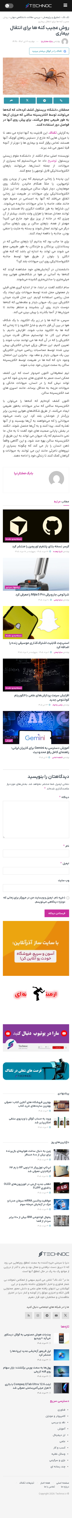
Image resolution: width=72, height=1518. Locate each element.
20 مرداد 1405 (44, 600)
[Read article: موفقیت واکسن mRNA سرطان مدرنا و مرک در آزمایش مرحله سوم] (61, 1204)
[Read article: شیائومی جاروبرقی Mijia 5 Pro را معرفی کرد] (36, 574)
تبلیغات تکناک (26, 1483)
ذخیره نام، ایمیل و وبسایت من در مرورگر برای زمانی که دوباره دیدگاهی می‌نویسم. (34, 900)
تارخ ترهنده (58, 551)
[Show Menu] (65, 5)
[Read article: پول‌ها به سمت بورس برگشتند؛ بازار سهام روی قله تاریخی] (61, 1371)
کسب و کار (59, 1448)
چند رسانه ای (57, 1466)
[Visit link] (36, 948)
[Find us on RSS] (28, 1315)
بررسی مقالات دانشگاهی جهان (25, 17)
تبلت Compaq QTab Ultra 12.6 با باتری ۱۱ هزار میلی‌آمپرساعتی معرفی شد (28, 1386)
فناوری (61, 1410)
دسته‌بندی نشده (14, 539)
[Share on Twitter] (28, 101)
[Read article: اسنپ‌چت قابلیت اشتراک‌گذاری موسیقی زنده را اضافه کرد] (36, 622)
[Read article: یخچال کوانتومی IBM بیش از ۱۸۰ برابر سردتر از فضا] (61, 1220)
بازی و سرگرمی (57, 1460)
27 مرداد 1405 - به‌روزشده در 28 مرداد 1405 (32, 551)
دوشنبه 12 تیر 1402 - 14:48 (23, 41)
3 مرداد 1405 (43, 1127)
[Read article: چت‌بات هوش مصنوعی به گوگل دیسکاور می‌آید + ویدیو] (61, 1338)
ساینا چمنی (58, 600)
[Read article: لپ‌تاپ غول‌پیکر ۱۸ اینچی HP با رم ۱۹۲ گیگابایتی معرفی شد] (61, 1171)
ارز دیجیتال (59, 1435)
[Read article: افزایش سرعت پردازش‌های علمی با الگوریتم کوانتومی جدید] (36, 675)
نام (66, 846)
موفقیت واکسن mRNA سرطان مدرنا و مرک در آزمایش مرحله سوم (29, 1202)
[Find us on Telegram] (47, 1315)
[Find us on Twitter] (65, 1315)
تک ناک (65, 17)
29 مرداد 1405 (43, 1159)
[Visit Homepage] (39, 5)
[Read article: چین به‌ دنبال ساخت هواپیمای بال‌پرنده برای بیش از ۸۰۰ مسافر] (61, 1154)
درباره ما (65, 1486)
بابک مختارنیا (47, 41)
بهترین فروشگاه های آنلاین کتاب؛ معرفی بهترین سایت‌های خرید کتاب (27, 1104)
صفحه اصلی (62, 1483)
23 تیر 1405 (43, 705)
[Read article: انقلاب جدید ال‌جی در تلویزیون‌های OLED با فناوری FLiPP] (61, 1187)
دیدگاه (64, 797)
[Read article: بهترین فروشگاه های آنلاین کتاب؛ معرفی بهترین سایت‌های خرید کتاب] (61, 1106)
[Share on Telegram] (44, 101)
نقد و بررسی (58, 1422)
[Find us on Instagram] (37, 1315)
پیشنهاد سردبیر (13, 587)
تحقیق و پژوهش (51, 17)
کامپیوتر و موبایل (55, 1416)
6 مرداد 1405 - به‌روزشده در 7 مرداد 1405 (34, 652)
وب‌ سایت (63, 880)
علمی (62, 1441)
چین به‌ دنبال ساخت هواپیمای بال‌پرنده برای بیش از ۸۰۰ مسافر (28, 1153)
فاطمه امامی (57, 757)
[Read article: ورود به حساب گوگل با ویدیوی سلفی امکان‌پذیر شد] (61, 1122)
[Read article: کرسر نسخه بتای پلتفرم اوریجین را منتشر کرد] (36, 526)
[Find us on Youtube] (56, 1315)
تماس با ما (49, 1486)
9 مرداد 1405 (43, 1111)
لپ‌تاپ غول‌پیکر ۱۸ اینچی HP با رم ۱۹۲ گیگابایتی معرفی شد (30, 1169)
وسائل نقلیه (58, 1454)
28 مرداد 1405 (43, 1176)
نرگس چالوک (57, 705)
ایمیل (64, 863)
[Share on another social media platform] (11, 101)
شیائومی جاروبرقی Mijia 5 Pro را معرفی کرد (42, 595)
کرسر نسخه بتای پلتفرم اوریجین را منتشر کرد (40, 546)
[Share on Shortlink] (61, 101)
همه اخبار (45, 1483)
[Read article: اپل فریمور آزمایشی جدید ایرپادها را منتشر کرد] (61, 1354)
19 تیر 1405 (43, 757)
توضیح (52, 161)
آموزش (9, 740)
